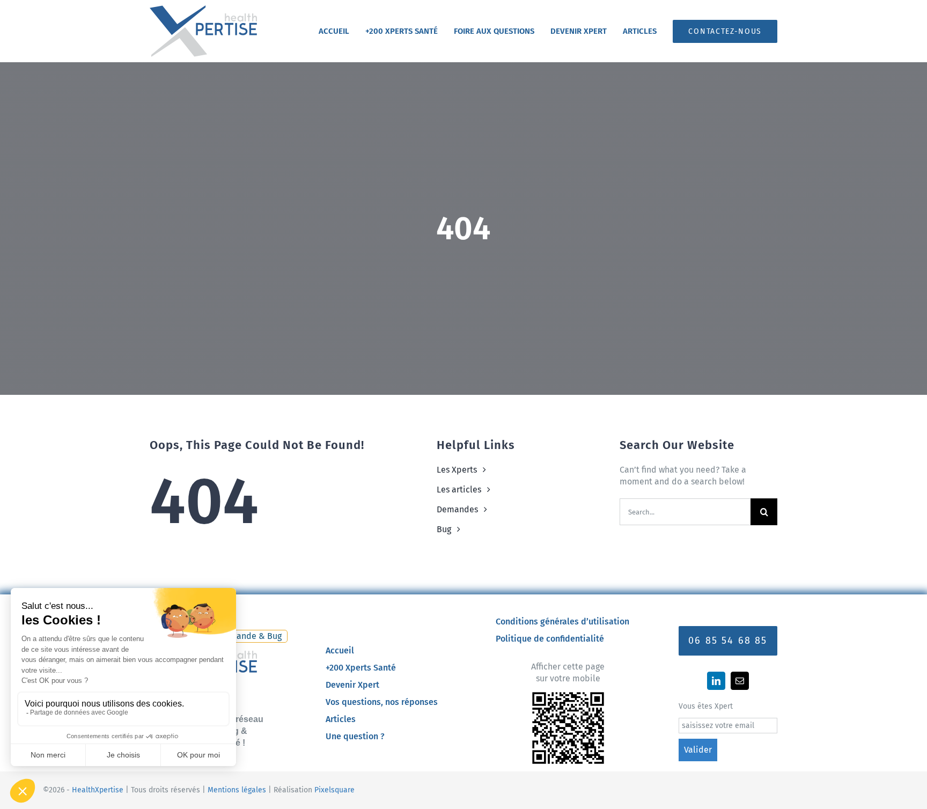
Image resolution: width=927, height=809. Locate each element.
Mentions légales (237, 790)
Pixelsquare (334, 790)
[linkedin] (716, 681)
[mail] (740, 681)
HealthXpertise (97, 790)
